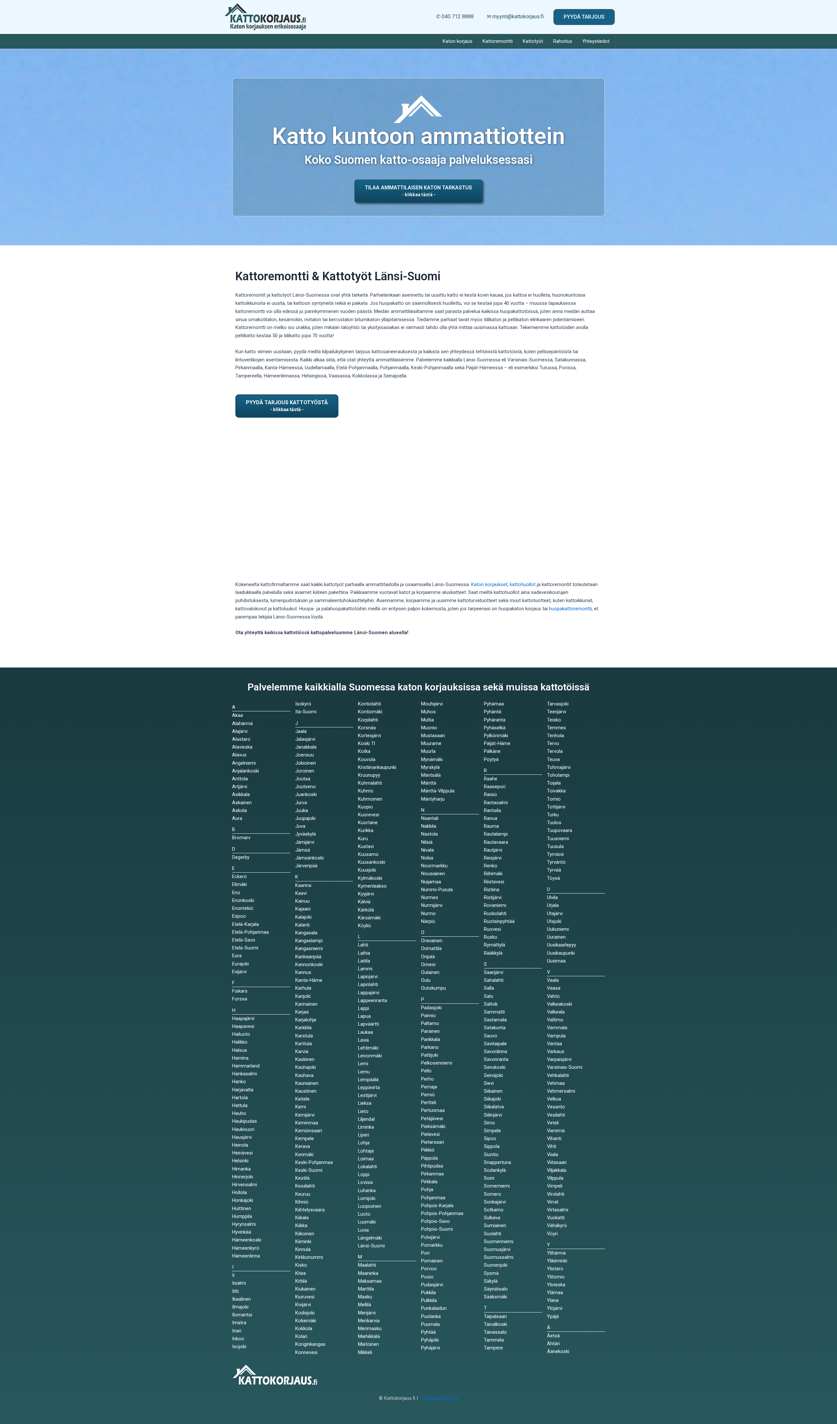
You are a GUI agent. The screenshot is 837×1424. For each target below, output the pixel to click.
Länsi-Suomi (371, 1246)
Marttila (366, 1289)
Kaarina (303, 885)
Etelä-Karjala (245, 924)
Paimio (428, 1015)
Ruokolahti (495, 913)
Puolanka (431, 1316)
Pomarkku (432, 1245)
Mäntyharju (433, 799)
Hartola (240, 1098)
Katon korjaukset (489, 584)
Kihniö (301, 1202)
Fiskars (240, 991)
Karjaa (302, 1012)
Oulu (426, 980)
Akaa (237, 715)
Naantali (429, 818)
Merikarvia (369, 1321)
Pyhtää (428, 1332)
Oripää (428, 957)
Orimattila (431, 948)
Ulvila (552, 897)
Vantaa (554, 1044)
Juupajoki (305, 818)
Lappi (363, 1008)
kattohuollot (523, 584)
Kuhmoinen (370, 799)
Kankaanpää (308, 957)
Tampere (493, 1348)
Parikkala (430, 1039)
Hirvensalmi (244, 1185)
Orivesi (428, 964)
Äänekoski (558, 1351)
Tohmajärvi (559, 767)
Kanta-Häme (308, 980)
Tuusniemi (558, 839)
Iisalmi (239, 1283)
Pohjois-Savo (435, 1221)
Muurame (431, 743)
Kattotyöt (533, 41)
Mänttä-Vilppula (437, 791)
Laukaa (365, 1032)
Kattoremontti (498, 41)
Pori (425, 1253)
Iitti (235, 1291)
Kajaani (303, 909)
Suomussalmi (498, 1257)
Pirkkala (429, 1182)
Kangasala (306, 933)
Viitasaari (557, 1162)
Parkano (430, 1047)
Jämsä (302, 850)
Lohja (363, 1143)
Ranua (490, 818)
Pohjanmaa (433, 1198)
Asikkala (241, 794)
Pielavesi (430, 1134)
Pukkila (428, 1292)
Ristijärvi (493, 897)
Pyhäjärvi (430, 1348)
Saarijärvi (493, 972)
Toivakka (556, 791)
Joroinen (304, 771)
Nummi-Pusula (437, 890)
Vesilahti (556, 1115)
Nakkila (428, 826)
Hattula (240, 1105)
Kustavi (366, 846)
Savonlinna (495, 1051)
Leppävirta (369, 1087)
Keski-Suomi (308, 1170)
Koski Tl (366, 743)
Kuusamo (368, 854)
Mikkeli (365, 1352)
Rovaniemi (495, 905)
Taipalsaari (495, 1316)
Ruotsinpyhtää (499, 921)
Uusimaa (556, 961)
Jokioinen (305, 763)
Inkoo (238, 1339)
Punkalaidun (434, 1308)
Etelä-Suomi (245, 948)
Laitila (364, 961)
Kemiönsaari (308, 1131)
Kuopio (365, 807)
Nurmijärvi (431, 905)
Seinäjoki (493, 1075)
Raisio (490, 794)
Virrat (552, 1202)
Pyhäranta (494, 720)
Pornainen (432, 1261)
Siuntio (491, 1154)
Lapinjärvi (368, 977)
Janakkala (305, 747)
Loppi (363, 1174)
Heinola (240, 1145)
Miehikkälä (369, 1336)
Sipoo (490, 1138)
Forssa (239, 999)
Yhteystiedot (595, 41)
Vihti (551, 1146)
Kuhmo (365, 791)
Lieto (363, 1111)
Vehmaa (556, 1083)
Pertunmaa (433, 1110)
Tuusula (555, 846)
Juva (300, 826)
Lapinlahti (368, 984)
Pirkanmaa (432, 1174)
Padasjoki (431, 1008)
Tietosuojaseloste (438, 1398)
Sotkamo (494, 1210)
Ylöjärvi (554, 1308)
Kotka (364, 751)
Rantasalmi (496, 803)
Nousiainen (433, 874)
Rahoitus (562, 41)
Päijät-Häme (497, 743)
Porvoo (429, 1269)
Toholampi (558, 775)
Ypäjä (553, 1316)
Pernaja (429, 1087)
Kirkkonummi (309, 1257)
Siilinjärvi (493, 1115)
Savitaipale (495, 1044)
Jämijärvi (304, 842)
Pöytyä (491, 759)
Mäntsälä (431, 775)
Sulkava (492, 1218)
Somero (492, 1194)
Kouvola (366, 759)
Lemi (363, 1064)
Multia (427, 720)
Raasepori (494, 787)
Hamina (240, 1058)
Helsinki (240, 1161)
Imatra (239, 1323)
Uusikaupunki (561, 953)
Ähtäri (553, 1343)
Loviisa (365, 1182)
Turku (553, 815)
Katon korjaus (457, 41)
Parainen (430, 1031)
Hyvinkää (241, 1232)
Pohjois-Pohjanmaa (442, 1213)
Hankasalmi (244, 1074)
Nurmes (429, 897)
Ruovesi (492, 929)
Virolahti (555, 1194)
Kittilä (301, 1281)
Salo (488, 996)
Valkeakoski (559, 1004)
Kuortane (368, 822)
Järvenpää (306, 866)
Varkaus (555, 1051)
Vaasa (553, 988)
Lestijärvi (367, 1095)
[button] (584, 17)
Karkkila (303, 1028)
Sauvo (490, 1036)
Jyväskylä (305, 834)
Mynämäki (432, 759)
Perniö (428, 1095)
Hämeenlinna (246, 1256)
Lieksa (364, 1103)
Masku (365, 1297)
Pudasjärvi (432, 1285)
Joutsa (302, 779)
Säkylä (491, 1281)
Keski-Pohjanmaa (314, 1162)
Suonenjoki (495, 1265)
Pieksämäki (433, 1126)
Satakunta (494, 1028)
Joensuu (304, 755)
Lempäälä (368, 1080)
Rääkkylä (493, 953)
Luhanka (367, 1190)
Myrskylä (430, 767)
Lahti (363, 945)
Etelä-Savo (243, 940)
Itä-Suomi (305, 712)
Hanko (239, 1082)
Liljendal (366, 1119)
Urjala (553, 905)
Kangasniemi (309, 948)
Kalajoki (303, 917)
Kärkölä (366, 910)
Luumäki (367, 1222)
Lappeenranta (372, 1000)
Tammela (494, 1340)
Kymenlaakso (372, 886)
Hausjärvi (242, 1137)
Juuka (301, 810)
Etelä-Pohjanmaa (250, 932)
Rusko (490, 937)
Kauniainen (306, 1083)
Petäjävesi (432, 1118)
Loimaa (366, 1159)
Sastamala (495, 1020)
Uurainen (556, 937)
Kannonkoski (309, 964)
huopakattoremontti (570, 609)
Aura (237, 818)
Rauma (491, 826)
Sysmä (491, 1273)
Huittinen (241, 1208)
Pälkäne (492, 751)
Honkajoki (242, 1200)
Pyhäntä (492, 712)
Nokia (427, 858)
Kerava (302, 1146)
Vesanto (556, 1107)
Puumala (430, 1324)
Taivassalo (495, 1332)
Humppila (242, 1216)
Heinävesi (242, 1153)
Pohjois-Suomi (437, 1229)
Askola (239, 810)
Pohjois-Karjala (437, 1205)
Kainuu (302, 901)
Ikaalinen (241, 1299)
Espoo (239, 916)
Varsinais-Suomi (564, 1067)
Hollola (239, 1192)
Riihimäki (493, 874)
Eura (237, 956)
